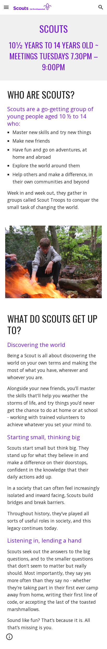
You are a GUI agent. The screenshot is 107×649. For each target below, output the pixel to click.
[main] (53, 47)
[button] (6, 7)
